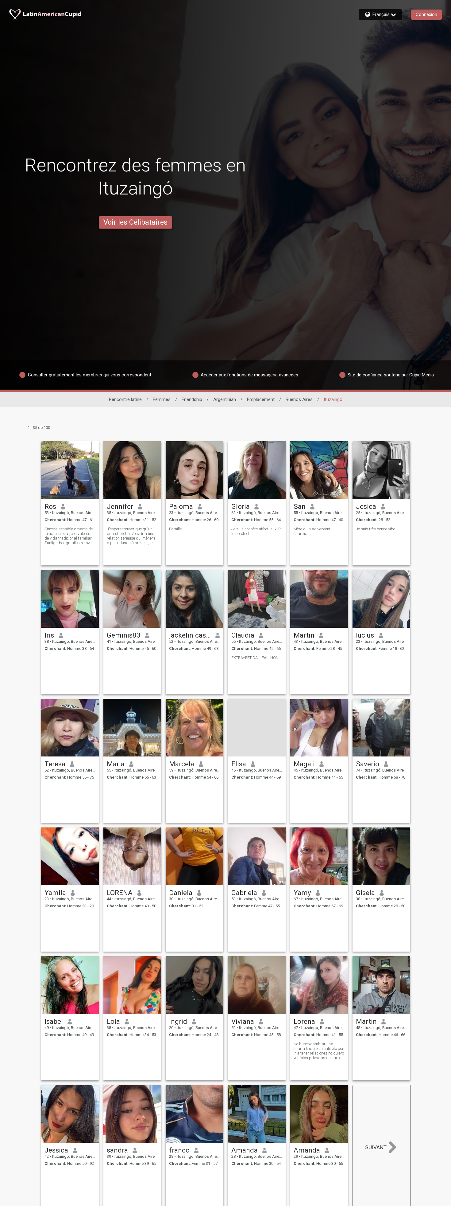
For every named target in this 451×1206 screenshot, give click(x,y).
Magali (304, 764)
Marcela (181, 764)
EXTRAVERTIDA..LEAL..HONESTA (256, 657)
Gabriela (244, 893)
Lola (113, 1021)
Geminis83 (124, 635)
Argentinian (224, 399)
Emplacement (261, 399)
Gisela (365, 893)
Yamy (302, 893)
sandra (117, 1150)
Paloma (181, 506)
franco (179, 1150)
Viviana (242, 1021)
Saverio (367, 764)
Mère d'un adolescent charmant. (312, 531)
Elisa (238, 764)
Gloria (240, 506)
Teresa (54, 764)
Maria (116, 764)
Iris (49, 635)
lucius (365, 635)
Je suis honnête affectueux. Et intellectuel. (256, 531)
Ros (50, 506)
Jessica (56, 1150)
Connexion (426, 14)
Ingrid (178, 1021)
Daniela (180, 893)
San (300, 506)
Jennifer (120, 506)
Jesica (366, 506)
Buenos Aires (299, 399)
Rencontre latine (125, 399)
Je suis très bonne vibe (375, 529)
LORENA (120, 893)
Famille (175, 529)
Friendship (192, 399)
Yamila (55, 893)
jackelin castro (190, 635)
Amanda (244, 1150)
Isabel (53, 1021)
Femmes (162, 399)
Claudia (242, 635)
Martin (304, 635)
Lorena (304, 1021)
